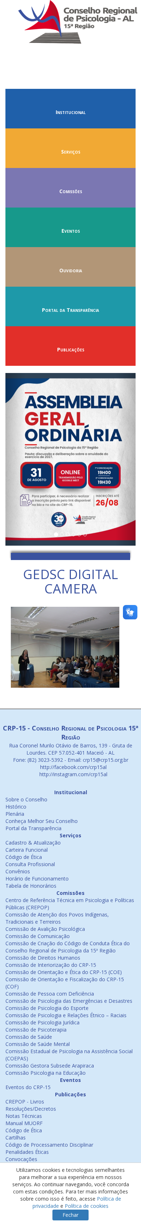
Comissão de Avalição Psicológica (45, 928)
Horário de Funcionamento (37, 878)
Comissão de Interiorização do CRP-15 (50, 964)
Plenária (14, 813)
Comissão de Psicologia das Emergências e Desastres (68, 1000)
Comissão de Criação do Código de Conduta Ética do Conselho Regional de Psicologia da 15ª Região (67, 947)
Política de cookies (86, 1205)
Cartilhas (15, 1137)
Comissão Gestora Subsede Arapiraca (49, 1065)
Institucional (71, 112)
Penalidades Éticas (27, 1151)
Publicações (70, 349)
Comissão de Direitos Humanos (42, 957)
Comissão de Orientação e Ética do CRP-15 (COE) (63, 972)
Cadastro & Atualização (33, 842)
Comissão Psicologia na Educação (45, 1072)
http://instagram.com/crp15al (72, 774)
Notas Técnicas (23, 1115)
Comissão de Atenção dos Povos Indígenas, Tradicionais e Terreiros (57, 918)
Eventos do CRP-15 (28, 1087)
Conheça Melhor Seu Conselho (41, 821)
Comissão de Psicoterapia (36, 1029)
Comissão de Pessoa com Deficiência (49, 993)
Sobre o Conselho (26, 799)
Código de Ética (23, 857)
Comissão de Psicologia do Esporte (47, 1008)
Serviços (70, 151)
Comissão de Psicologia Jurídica (42, 1022)
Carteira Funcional (26, 849)
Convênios (17, 871)
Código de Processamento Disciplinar (49, 1144)
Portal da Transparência (70, 309)
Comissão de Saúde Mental (37, 1044)
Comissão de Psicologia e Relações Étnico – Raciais (66, 1015)
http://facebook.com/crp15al (73, 767)
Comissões (70, 191)
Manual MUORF (24, 1123)
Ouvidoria (70, 270)
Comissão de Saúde (28, 1036)
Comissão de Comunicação (37, 936)
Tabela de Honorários (30, 885)
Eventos (70, 230)
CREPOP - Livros (24, 1101)
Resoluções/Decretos (30, 1108)
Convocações (21, 1159)
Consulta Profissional (30, 864)
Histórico (15, 806)
